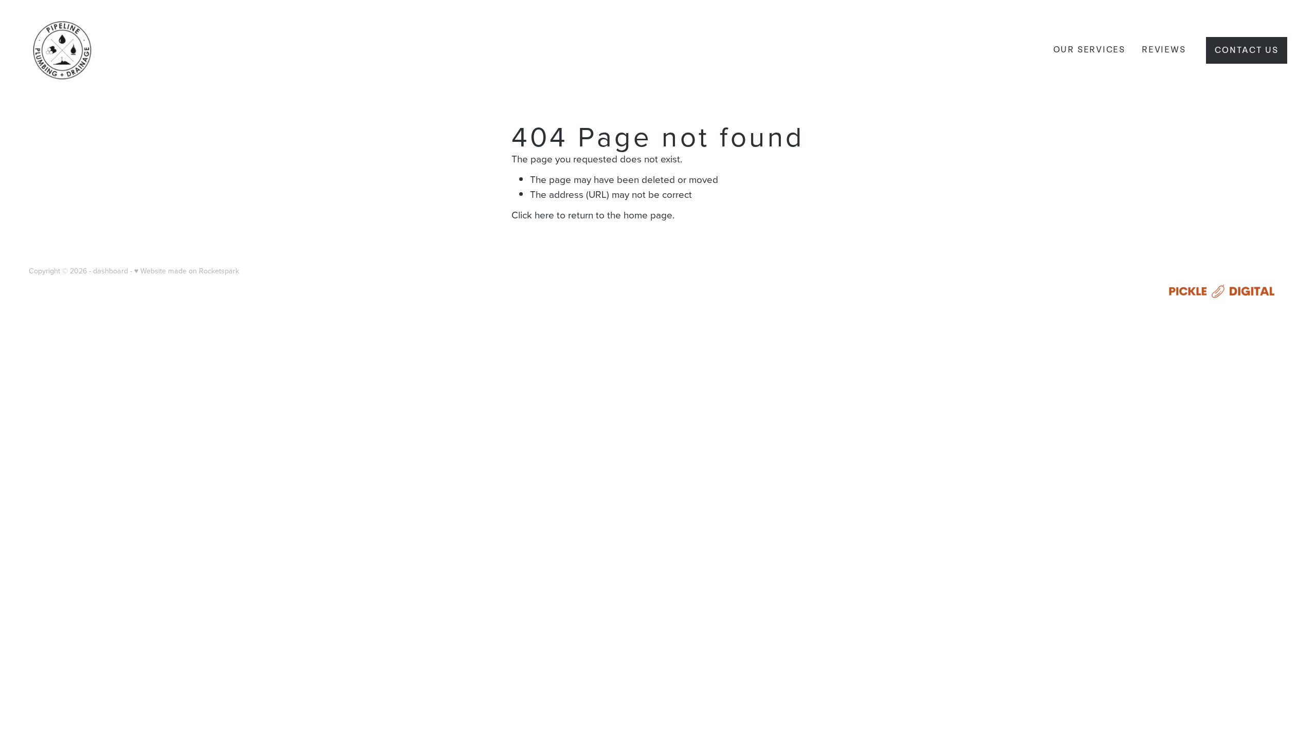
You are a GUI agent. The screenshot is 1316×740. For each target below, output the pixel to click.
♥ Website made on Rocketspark (186, 271)
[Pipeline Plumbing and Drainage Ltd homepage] (155, 50)
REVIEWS (1163, 49)
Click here (532, 214)
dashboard (110, 271)
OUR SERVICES (1089, 49)
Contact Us (1246, 50)
